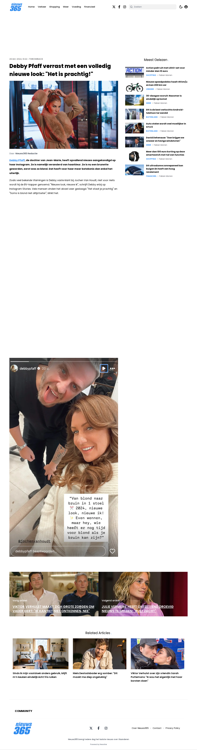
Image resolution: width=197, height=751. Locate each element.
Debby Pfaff (17, 160)
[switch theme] (181, 7)
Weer (66, 6)
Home (31, 6)
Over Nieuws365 (140, 728)
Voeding (76, 6)
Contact (157, 728)
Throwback (36, 59)
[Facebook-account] (119, 6)
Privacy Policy (173, 728)
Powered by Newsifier (98, 744)
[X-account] (114, 6)
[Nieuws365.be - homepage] (16, 7)
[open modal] (186, 6)
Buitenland (152, 117)
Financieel (89, 6)
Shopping (54, 6)
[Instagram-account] (124, 6)
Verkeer (42, 6)
